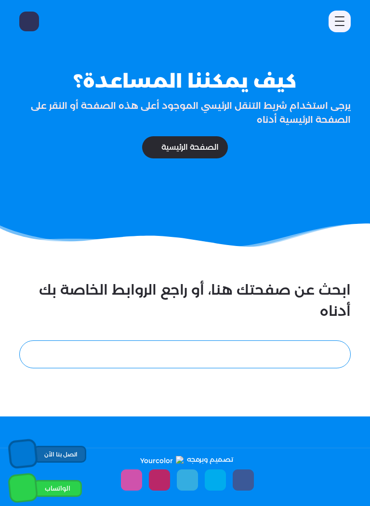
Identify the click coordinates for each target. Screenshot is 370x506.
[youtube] (159, 480)
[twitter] (215, 480)
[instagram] (131, 480)
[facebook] (243, 480)
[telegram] (187, 480)
